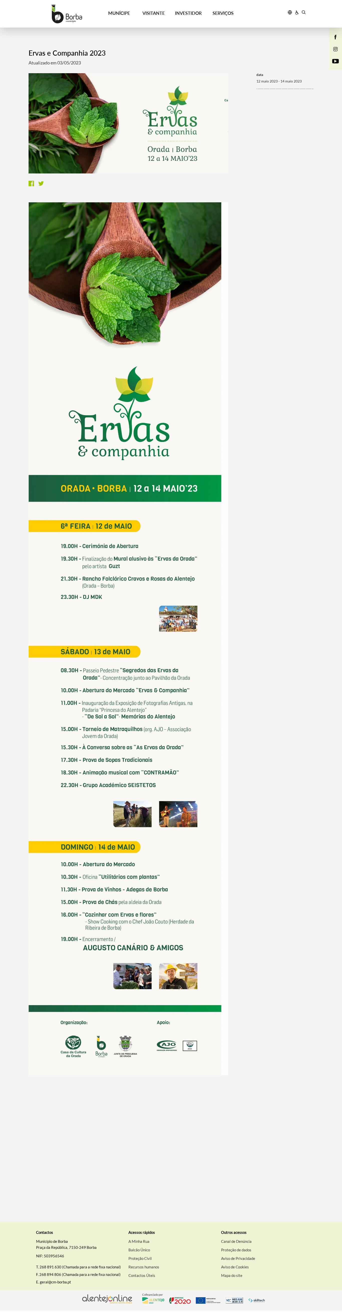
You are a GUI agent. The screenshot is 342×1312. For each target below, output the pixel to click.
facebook (332, 42)
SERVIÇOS (223, 13)
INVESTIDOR (188, 13)
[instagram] (335, 49)
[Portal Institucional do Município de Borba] (67, 14)
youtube (332, 66)
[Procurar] (303, 13)
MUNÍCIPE (119, 13)
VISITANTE (153, 13)
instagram (332, 54)
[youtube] (335, 61)
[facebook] (335, 37)
